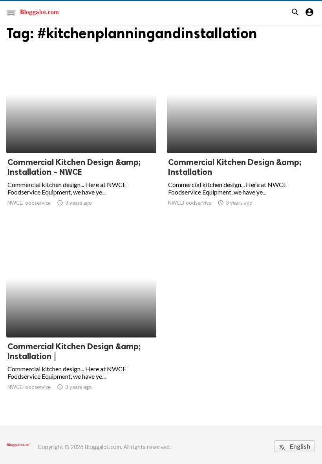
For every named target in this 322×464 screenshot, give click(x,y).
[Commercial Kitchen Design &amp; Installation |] (81, 317)
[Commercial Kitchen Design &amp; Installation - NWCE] (81, 133)
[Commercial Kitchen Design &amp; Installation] (242, 133)
